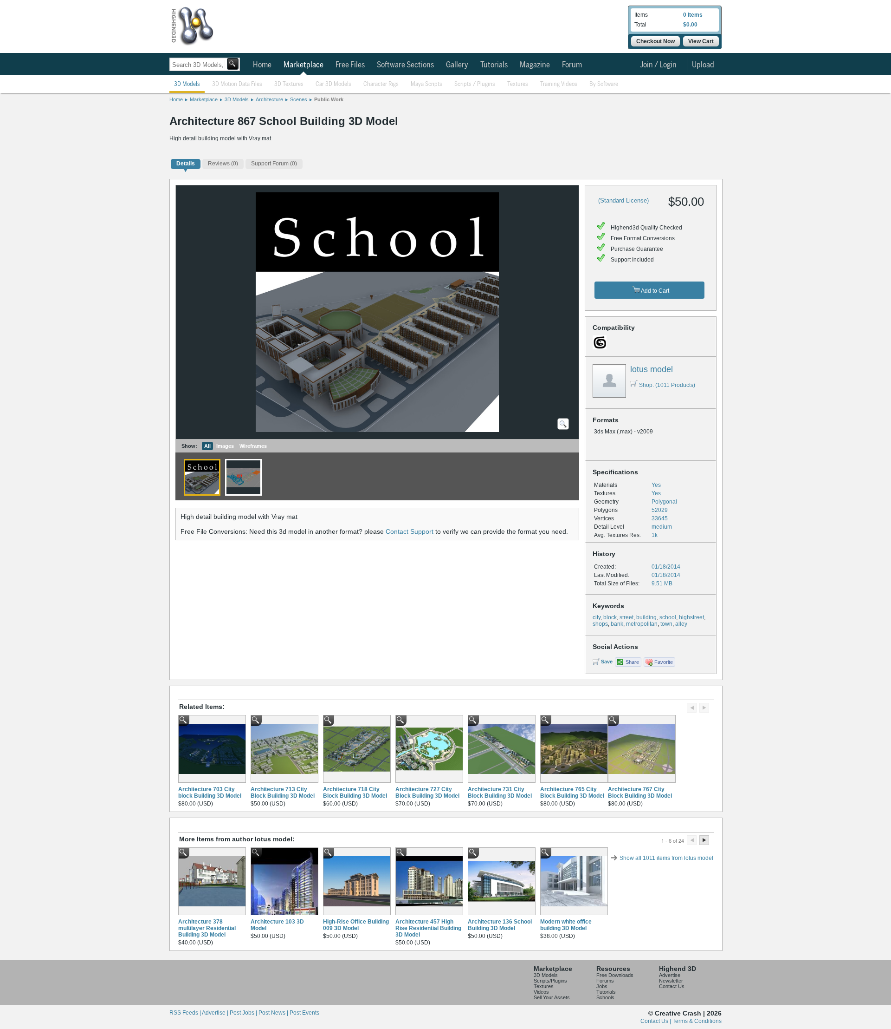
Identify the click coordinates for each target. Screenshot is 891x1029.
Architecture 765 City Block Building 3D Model (572, 792)
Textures (517, 84)
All (207, 446)
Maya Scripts (426, 84)
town (666, 624)
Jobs (601, 986)
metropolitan (642, 624)
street (626, 617)
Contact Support (409, 531)
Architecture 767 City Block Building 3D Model (640, 792)
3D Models (187, 84)
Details (185, 163)
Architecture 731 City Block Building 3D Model (500, 792)
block (610, 617)
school (667, 617)
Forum (572, 65)
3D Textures (288, 84)
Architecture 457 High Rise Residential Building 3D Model (428, 928)
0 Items (693, 15)
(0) (223, 163)
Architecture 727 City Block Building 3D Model (427, 792)
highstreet (691, 617)
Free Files (350, 65)
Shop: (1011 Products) (667, 385)
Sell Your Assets (552, 997)
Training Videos (558, 84)
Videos (541, 992)
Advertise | (216, 1012)
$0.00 (690, 24)
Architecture (269, 99)
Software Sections (405, 65)
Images (225, 446)
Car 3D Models (333, 84)
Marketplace (303, 65)
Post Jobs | (244, 1012)
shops (600, 624)
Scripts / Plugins (474, 84)
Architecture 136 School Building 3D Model (500, 924)
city (596, 617)
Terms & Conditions (697, 1021)
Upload (703, 65)
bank (617, 624)
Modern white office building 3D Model (566, 924)
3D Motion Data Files (237, 84)
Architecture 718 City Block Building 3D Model (355, 792)
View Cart (701, 41)
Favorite (663, 662)
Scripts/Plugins (550, 980)
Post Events (304, 1012)
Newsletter (671, 980)
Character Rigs (381, 84)
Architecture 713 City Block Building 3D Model (283, 792)
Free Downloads (614, 975)
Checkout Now (655, 41)
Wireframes (253, 446)
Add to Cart (654, 291)
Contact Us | (656, 1021)
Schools (605, 997)
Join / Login (658, 65)
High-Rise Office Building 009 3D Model (356, 924)
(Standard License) (623, 200)
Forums (605, 980)
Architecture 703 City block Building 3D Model (209, 792)
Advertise (669, 975)
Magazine (535, 65)
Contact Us (671, 986)
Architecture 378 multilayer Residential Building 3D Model (207, 928)
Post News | (274, 1012)
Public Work (328, 99)
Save (607, 661)
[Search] (233, 64)
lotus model (651, 369)
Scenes (298, 99)
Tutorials (494, 65)
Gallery (457, 65)
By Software (603, 84)
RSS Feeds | (185, 1012)
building (646, 617)
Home (262, 65)
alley (681, 624)
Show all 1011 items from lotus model (666, 858)
